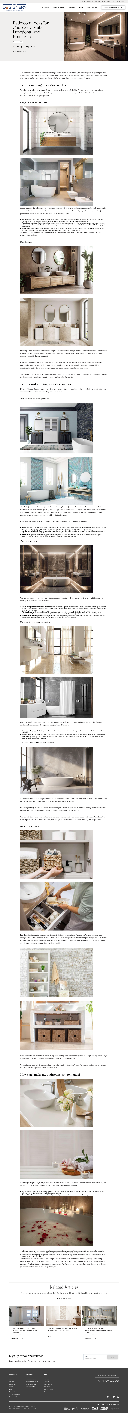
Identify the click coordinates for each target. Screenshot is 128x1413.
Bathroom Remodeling (32, 1381)
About (81, 7)
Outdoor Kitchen (13, 1397)
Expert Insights (92, 7)
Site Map (33, 1408)
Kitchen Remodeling (31, 1379)
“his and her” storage (83, 935)
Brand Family (47, 1386)
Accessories (12, 1392)
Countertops (12, 1384)
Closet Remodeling (31, 1384)
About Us (46, 1381)
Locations (46, 1379)
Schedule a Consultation (113, 7)
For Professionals (59, 7)
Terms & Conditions (14, 1408)
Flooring (11, 1381)
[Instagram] (114, 1397)
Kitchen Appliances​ (14, 1394)
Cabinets (23, 1056)
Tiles (10, 1389)
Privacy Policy (26, 1408)
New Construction (30, 1386)
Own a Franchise (48, 1389)
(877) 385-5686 (119, 1)
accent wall (48, 527)
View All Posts (62, 1298)
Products (45, 7)
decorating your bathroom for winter (57, 1065)
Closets (11, 1386)
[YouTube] (107, 1397)
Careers (46, 1392)
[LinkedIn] (118, 1397)
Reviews (72, 7)
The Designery (67, 1264)
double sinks (32, 351)
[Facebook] (111, 1397)
